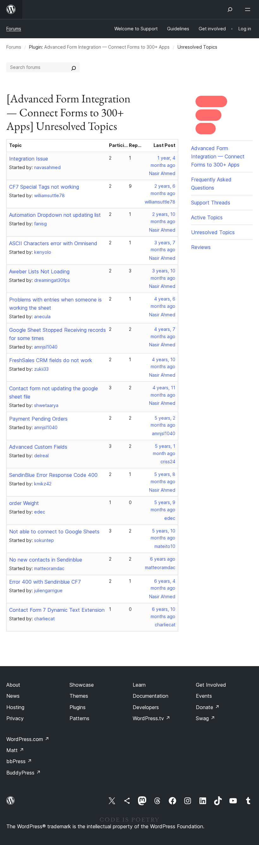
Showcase (81, 685)
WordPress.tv (151, 718)
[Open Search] (230, 9)
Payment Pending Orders (38, 419)
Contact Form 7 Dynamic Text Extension (57, 610)
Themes (78, 696)
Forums (13, 28)
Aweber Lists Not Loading (39, 271)
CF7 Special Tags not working (44, 187)
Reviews (201, 247)
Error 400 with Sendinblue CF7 (45, 582)
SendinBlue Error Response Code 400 (53, 475)
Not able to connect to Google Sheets (54, 531)
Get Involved (211, 685)
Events (204, 696)
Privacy (15, 718)
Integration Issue (28, 158)
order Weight (24, 503)
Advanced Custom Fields (38, 447)
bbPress (19, 761)
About (13, 685)
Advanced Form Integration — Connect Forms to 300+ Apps (107, 47)
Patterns (79, 718)
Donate (208, 707)
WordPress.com (27, 739)
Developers (146, 707)
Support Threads (210, 202)
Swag (205, 718)
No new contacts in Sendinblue (45, 559)
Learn (139, 685)
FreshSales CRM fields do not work (50, 360)
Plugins (77, 707)
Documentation (150, 696)
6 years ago (162, 559)
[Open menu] (249, 9)
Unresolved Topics (213, 232)
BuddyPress (23, 772)
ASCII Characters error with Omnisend (53, 243)
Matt (15, 750)
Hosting (15, 707)
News (13, 696)
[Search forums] (74, 67)
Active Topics (207, 217)
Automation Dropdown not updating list (55, 215)
